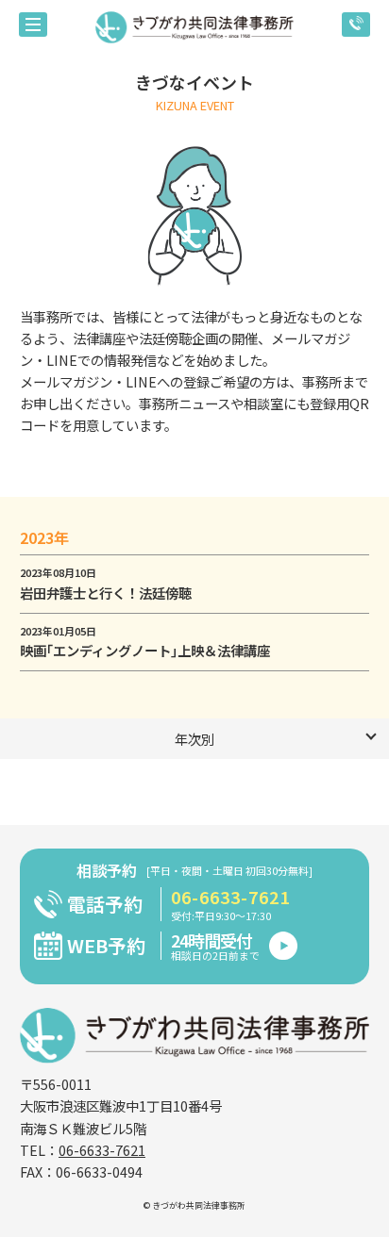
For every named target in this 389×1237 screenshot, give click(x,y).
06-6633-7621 (230, 897)
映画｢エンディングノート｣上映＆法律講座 (145, 650)
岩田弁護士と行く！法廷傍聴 (106, 592)
